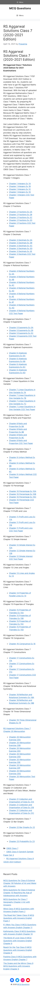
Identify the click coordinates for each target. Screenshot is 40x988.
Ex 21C (31, 813)
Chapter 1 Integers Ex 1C (20, 189)
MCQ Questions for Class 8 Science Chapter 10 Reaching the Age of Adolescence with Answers (19, 893)
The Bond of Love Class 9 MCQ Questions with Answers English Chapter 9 (17, 941)
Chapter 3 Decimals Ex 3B (20, 243)
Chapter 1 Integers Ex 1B (20, 186)
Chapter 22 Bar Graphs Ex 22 (22, 827)
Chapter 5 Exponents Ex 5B (21, 330)
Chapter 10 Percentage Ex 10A (22, 491)
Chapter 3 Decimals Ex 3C (20, 246)
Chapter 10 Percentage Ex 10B (22, 494)
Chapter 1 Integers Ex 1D (20, 192)
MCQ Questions (20, 8)
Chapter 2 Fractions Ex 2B (20, 214)
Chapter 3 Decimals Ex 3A (20, 240)
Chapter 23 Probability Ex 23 (22, 841)
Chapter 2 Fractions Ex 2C (20, 217)
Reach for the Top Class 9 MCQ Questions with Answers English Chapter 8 (17, 950)
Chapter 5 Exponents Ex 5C (21, 333)
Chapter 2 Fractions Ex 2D (20, 220)
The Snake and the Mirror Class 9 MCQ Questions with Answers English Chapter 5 (18, 966)
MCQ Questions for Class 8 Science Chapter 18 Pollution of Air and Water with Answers (19, 883)
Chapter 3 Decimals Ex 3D (20, 248)
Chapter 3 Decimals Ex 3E (20, 251)
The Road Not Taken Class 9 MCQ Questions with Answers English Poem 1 (18, 918)
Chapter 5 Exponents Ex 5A (21, 327)
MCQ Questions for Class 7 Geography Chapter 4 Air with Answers (16, 902)
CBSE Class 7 (12, 848)
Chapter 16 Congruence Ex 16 (22, 644)
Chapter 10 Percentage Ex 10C (22, 497)
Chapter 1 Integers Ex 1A (20, 183)
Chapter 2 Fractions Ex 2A (20, 212)
